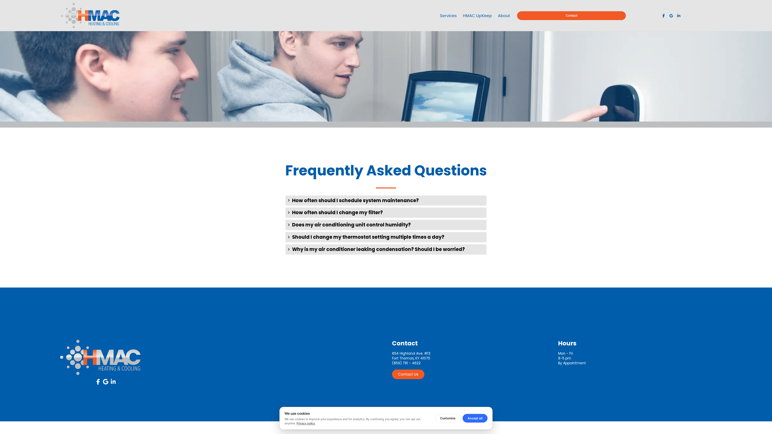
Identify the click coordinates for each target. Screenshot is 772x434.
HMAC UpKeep (477, 15)
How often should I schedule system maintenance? (355, 201)
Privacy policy (306, 423)
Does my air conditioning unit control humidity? (351, 225)
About (504, 15)
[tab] (386, 201)
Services (448, 15)
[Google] (671, 15)
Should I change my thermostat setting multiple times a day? (368, 237)
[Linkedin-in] (679, 15)
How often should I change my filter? (337, 213)
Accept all (475, 418)
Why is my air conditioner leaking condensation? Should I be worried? (378, 249)
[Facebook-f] (663, 15)
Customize (448, 418)
